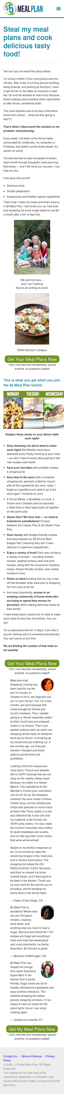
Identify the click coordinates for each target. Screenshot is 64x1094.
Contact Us (10, 1056)
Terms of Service (31, 1056)
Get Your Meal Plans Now (32, 359)
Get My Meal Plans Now (32, 1029)
